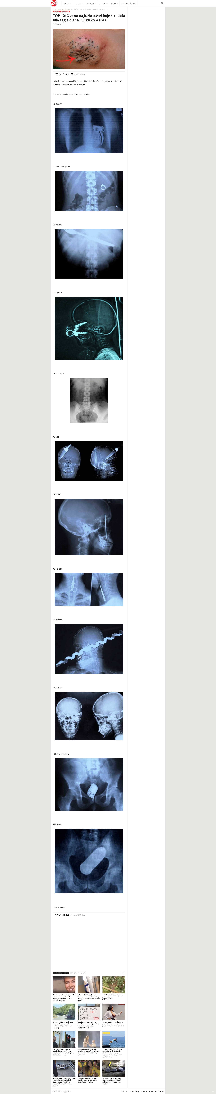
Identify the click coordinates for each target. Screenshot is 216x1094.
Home (54, 9)
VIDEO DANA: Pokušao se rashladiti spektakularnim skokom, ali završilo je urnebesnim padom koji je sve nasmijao (112, 1053)
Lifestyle (77, 3)
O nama (144, 1091)
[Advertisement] (89, 942)
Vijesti (66, 3)
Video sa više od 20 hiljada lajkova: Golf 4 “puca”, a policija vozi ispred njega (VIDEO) (63, 1025)
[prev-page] (121, 973)
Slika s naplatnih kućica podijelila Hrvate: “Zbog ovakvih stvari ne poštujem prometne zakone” (63, 1052)
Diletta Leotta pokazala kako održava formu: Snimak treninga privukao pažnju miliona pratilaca (64, 998)
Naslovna (124, 1091)
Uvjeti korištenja (128, 3)
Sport (113, 3)
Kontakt (161, 1091)
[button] (162, 3)
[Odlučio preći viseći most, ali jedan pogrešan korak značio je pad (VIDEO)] (113, 984)
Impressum (152, 1091)
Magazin (90, 3)
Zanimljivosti (68, 9)
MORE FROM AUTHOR (77, 973)
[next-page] (124, 973)
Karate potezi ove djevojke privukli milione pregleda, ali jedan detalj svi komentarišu (113, 1024)
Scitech (102, 3)
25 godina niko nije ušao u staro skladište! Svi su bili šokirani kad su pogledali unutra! (112, 1081)
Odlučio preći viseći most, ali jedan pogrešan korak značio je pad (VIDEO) (113, 997)
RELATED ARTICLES (61, 973)
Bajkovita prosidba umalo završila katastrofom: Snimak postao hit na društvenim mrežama (88, 1052)
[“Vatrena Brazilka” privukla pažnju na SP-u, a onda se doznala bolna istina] (89, 1068)
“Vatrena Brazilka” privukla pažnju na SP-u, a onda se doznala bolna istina (87, 1080)
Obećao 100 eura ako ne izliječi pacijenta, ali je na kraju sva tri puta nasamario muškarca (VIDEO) (89, 1025)
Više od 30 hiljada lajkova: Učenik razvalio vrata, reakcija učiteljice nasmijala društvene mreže (89, 998)
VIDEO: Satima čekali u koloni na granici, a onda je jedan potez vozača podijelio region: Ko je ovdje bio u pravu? (64, 1082)
